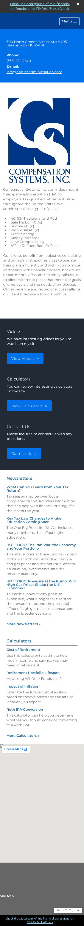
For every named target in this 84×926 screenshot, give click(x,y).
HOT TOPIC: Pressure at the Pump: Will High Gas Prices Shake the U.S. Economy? (41, 584)
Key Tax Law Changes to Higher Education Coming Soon (34, 520)
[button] (69, 21)
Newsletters (19, 478)
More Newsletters (23, 624)
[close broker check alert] (78, 4)
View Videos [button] (23, 359)
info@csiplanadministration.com (34, 72)
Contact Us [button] (21, 454)
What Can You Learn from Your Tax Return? (37, 489)
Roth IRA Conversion (24, 709)
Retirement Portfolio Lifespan (33, 673)
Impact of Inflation (22, 686)
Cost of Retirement (23, 650)
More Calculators (22, 736)
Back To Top (66, 910)
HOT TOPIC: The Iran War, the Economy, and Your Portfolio (41, 546)
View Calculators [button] (27, 406)
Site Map (7, 896)
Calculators (18, 641)
